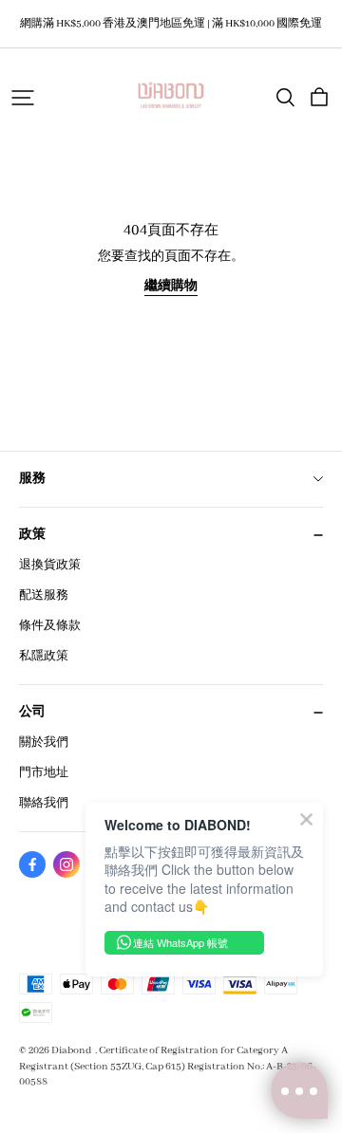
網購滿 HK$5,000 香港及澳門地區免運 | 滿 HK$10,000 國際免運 (171, 23)
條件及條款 (50, 626)
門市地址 (43, 773)
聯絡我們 (43, 803)
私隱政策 (43, 656)
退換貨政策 (50, 565)
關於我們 (43, 742)
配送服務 (43, 595)
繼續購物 (171, 286)
